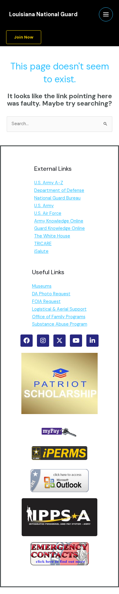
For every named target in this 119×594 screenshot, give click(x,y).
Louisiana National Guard (43, 14)
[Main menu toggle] (106, 14)
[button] (23, 37)
